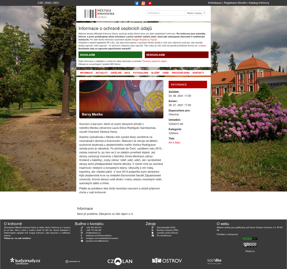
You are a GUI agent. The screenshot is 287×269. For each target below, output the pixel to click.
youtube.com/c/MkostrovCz (97, 241)
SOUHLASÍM (87, 55)
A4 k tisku (174, 142)
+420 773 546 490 (93, 230)
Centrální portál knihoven (167, 232)
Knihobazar (215, 2)
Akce (127, 72)
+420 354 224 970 (93, 227)
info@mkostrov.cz (93, 232)
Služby (155, 72)
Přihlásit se (250, 251)
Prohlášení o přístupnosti (227, 234)
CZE (40, 2)
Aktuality (102, 72)
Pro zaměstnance (164, 235)
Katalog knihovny (259, 2)
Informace (86, 72)
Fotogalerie (140, 72)
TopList (153, 39)
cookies (202, 45)
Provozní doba (181, 72)
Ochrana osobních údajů (154, 61)
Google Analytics (140, 39)
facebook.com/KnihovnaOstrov (99, 235)
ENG (48, 2)
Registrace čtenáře (235, 2)
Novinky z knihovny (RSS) (167, 230)
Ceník (165, 72)
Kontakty (198, 72)
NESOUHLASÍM (155, 55)
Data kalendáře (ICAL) (166, 227)
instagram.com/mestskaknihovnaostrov (102, 238)
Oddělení (116, 72)
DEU (56, 2)
